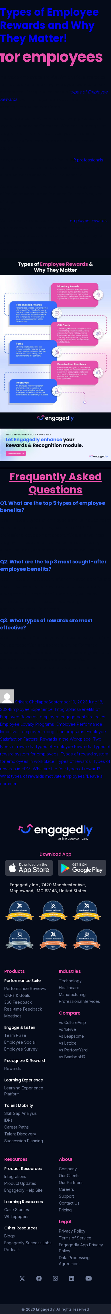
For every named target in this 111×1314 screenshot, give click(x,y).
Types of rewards (74, 761)
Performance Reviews (25, 988)
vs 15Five (67, 1029)
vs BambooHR (72, 1056)
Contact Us (69, 1203)
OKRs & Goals (17, 995)
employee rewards (88, 220)
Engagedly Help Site (23, 1190)
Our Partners (71, 1182)
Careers (66, 1189)
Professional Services (79, 1001)
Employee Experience (31, 709)
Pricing (65, 1209)
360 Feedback (18, 1002)
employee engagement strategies (72, 716)
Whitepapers (16, 1216)
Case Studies (16, 1209)
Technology (70, 980)
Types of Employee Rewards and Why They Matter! (49, 25)
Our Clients (69, 1175)
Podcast (12, 1249)
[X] (22, 1278)
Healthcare (69, 987)
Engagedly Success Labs (28, 1242)
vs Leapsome (71, 1036)
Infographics (67, 709)
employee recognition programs (53, 731)
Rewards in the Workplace (65, 739)
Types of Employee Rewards (63, 746)
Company (68, 1168)
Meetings (13, 1015)
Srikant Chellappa (31, 702)
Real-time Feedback (23, 1009)
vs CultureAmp (72, 1022)
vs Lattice (68, 1043)
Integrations (15, 1176)
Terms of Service (75, 1237)
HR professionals (87, 160)
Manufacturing (72, 994)
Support (66, 1196)
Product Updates (20, 1183)
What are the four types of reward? (66, 768)
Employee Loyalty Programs (27, 724)
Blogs (9, 1235)
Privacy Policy (72, 1231)
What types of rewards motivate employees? (43, 776)
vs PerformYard (73, 1049)
